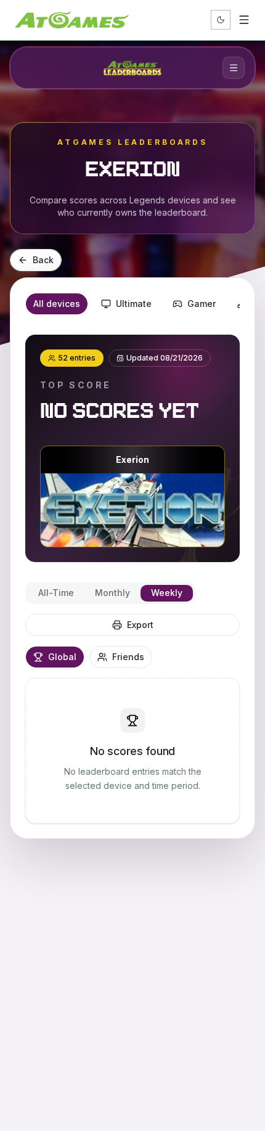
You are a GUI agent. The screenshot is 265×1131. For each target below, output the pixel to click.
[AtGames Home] (72, 19)
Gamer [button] (201, 303)
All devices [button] (56, 303)
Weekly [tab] (166, 592)
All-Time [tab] (56, 592)
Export (140, 624)
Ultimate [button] (134, 303)
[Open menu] (244, 20)
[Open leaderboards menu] (233, 68)
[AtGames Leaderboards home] (132, 68)
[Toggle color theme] (220, 20)
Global (62, 656)
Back (43, 260)
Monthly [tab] (112, 592)
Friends (128, 656)
